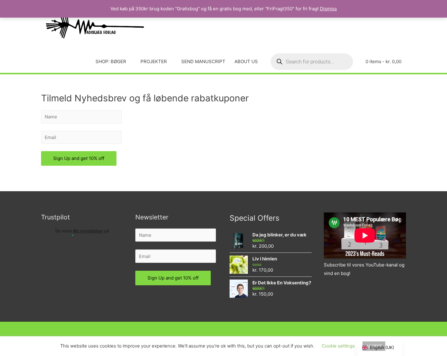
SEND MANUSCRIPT (203, 61)
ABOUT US (246, 61)
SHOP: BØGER (110, 61)
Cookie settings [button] (338, 346)
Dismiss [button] (328, 9)
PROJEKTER (153, 61)
